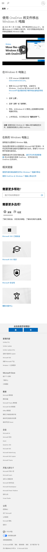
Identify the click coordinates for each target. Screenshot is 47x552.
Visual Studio (7, 498)
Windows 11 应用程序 (9, 365)
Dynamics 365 (7, 445)
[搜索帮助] (8, 3)
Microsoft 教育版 (8, 395)
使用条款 (21, 544)
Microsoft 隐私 (7, 521)
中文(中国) (10, 531)
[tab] (8, 212)
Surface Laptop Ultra (9, 350)
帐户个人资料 (7, 376)
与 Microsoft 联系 (8, 544)
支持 (4, 8)
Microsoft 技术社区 (8, 483)
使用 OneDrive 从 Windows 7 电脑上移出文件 (19, 176)
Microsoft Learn (7, 475)
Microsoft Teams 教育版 (10, 403)
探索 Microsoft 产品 (8, 361)
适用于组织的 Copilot (9, 354)
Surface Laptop (7, 346)
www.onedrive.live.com (17, 80)
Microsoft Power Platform (10, 490)
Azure (4, 441)
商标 (27, 544)
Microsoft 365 (7, 357)
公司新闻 (5, 517)
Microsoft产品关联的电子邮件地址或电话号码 (26, 90)
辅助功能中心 (7, 306)
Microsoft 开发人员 (8, 471)
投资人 (5, 525)
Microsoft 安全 (7, 437)
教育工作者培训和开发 (9, 414)
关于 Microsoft (7, 513)
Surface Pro (6, 342)
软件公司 (5, 494)
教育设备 (5, 399)
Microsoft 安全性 (8, 283)
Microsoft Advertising (9, 452)
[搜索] (42, 195)
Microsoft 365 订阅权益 (11, 236)
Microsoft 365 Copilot (9, 456)
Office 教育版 (7, 410)
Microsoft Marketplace (9, 487)
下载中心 (5, 380)
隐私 (16, 544)
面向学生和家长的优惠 (9, 418)
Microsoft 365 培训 (9, 259)
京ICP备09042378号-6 (9, 548)
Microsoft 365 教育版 (9, 407)
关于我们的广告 (34, 544)
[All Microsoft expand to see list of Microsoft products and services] (3, 3)
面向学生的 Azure (8, 422)
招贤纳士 (5, 509)
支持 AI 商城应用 (8, 479)
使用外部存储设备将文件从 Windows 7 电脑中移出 (21, 172)
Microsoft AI (6, 433)
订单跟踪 (5, 384)
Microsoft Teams (8, 460)
